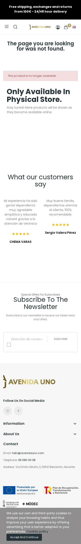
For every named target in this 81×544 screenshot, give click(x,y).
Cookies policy (37, 531)
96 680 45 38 (26, 460)
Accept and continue (24, 537)
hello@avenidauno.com (28, 453)
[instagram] (7, 411)
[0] (66, 27)
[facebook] (18, 411)
